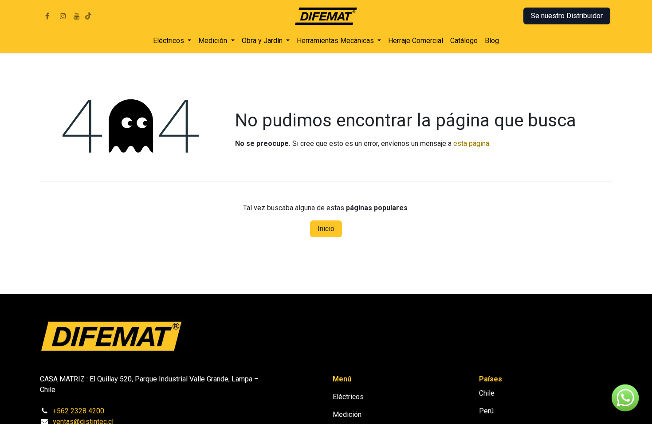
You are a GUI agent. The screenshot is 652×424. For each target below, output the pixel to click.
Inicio (326, 228)
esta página (471, 143)
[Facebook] (47, 16)
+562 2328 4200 (78, 411)
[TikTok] (88, 16)
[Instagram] (63, 16)
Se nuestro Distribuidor (567, 16)
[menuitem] (172, 41)
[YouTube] (77, 16)
